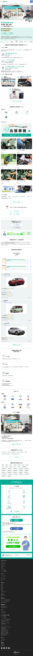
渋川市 (3, 466)
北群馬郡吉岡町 (4, 468)
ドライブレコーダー (15, 196)
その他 (10, 198)
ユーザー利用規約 (3, 616)
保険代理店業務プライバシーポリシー (6, 627)
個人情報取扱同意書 (3, 628)
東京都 (2, 584)
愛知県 (2, 589)
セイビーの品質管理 (3, 571)
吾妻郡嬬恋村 (21, 470)
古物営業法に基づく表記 (4, 631)
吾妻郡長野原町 (15, 470)
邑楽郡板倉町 (15, 474)
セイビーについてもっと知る (16, 101)
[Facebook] (6, 648)
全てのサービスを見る (16, 202)
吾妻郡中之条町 (9, 470)
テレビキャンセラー (22, 196)
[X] (4, 648)
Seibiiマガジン (3, 611)
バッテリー (9, 196)
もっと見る (29, 297)
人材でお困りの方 (3, 606)
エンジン (28, 196)
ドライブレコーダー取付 (7, 325)
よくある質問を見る (16, 511)
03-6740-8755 (16, 211)
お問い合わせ (3, 640)
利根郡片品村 (15, 472)
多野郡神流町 (15, 468)
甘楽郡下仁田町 (21, 468)
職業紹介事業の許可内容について (5, 633)
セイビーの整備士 (3, 569)
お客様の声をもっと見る (16, 344)
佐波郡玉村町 (10, 474)
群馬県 (5, 301)
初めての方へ (3, 562)
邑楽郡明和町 (21, 474)
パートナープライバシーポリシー (5, 626)
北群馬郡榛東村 (24, 466)
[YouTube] (9, 648)
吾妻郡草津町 (26, 470)
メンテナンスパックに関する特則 (5, 619)
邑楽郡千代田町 (27, 474)
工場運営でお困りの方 (4, 607)
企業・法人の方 (3, 595)
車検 (1, 580)
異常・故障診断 (4, 196)
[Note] (1, 648)
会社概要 (2, 644)
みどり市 (19, 466)
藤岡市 (7, 466)
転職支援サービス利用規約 (4, 632)
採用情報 (2, 645)
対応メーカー (3, 568)
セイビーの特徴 (3, 563)
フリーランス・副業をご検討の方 (5, 599)
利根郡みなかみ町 (4, 474)
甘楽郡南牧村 (26, 468)
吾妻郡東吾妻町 (9, 472)
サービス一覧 (3, 575)
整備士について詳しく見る (16, 444)
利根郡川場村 (20, 472)
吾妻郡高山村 (3, 472)
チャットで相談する (16, 213)
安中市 (14, 466)
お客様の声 (2, 564)
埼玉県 (2, 586)
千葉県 (2, 585)
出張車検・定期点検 (4, 198)
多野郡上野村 (9, 468)
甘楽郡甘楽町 (3, 470)
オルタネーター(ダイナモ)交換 (8, 302)
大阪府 (2, 590)
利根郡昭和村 (26, 472)
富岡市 (11, 466)
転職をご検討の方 (3, 602)
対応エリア (2, 567)
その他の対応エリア (3, 591)
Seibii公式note (3, 612)
